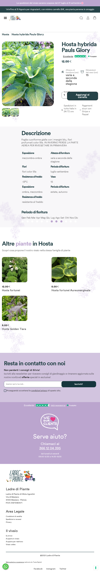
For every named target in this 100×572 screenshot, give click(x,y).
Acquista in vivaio (12, 539)
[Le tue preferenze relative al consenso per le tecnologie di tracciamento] (95, 567)
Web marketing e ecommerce (15, 562)
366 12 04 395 (50, 448)
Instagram (50, 569)
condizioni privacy (39, 391)
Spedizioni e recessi (13, 519)
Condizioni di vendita (14, 516)
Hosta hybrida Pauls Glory (28, 34)
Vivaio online (10, 544)
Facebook (38, 569)
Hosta (5, 34)
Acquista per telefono (14, 542)
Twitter (62, 569)
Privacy (8, 522)
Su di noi (9, 536)
